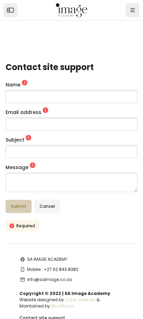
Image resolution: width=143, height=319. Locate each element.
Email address (24, 112)
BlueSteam (62, 306)
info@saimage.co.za (49, 279)
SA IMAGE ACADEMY (47, 259)
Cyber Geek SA (80, 300)
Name (14, 84)
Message (18, 167)
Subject (16, 139)
